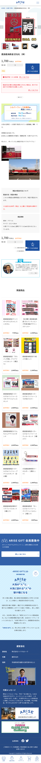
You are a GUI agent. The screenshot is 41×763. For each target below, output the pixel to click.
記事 (4, 760)
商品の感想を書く (21, 251)
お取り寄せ (12, 760)
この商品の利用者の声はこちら (21, 247)
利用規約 (16, 747)
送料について (20, 97)
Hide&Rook (18, 753)
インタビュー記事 (32, 273)
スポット (37, 760)
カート (29, 760)
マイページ (21, 760)
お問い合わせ (20, 749)
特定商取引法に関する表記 (29, 747)
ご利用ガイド (7, 747)
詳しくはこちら (24, 77)
